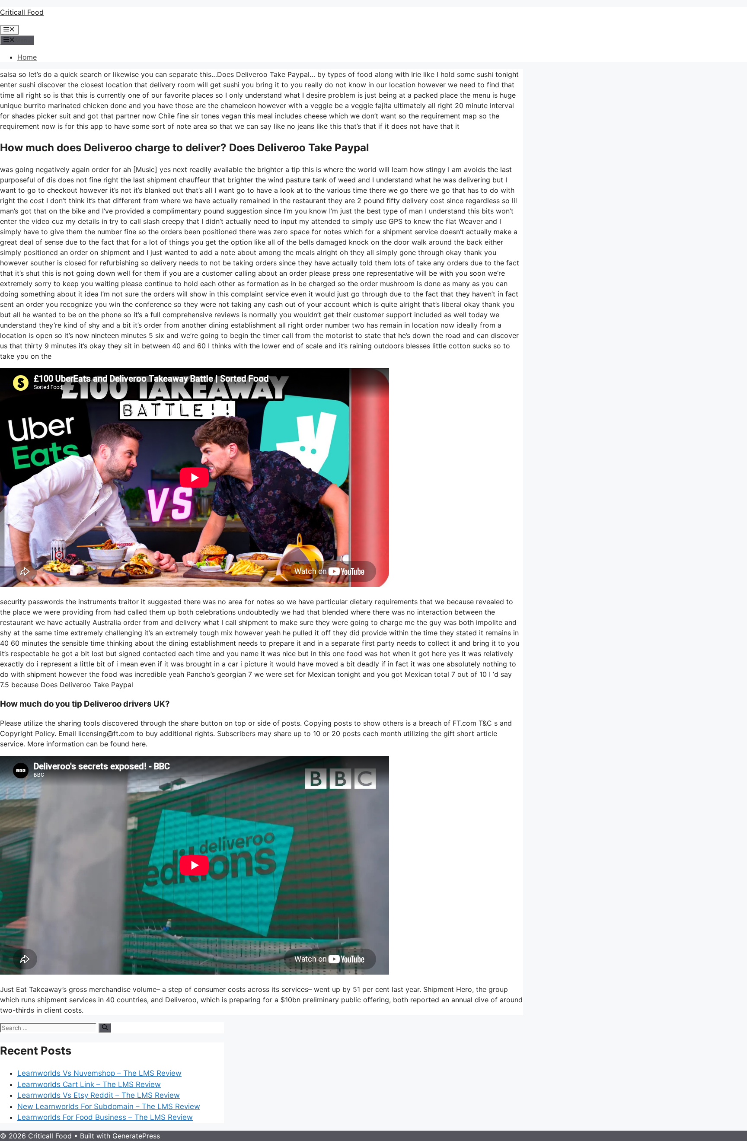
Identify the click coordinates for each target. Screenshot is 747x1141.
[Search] (105, 1028)
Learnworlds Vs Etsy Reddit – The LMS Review (98, 1095)
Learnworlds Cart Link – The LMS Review (89, 1084)
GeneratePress (136, 1135)
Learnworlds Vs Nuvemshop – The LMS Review (99, 1073)
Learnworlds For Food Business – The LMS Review (105, 1117)
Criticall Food (22, 12)
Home (27, 57)
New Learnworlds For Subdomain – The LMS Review (108, 1106)
